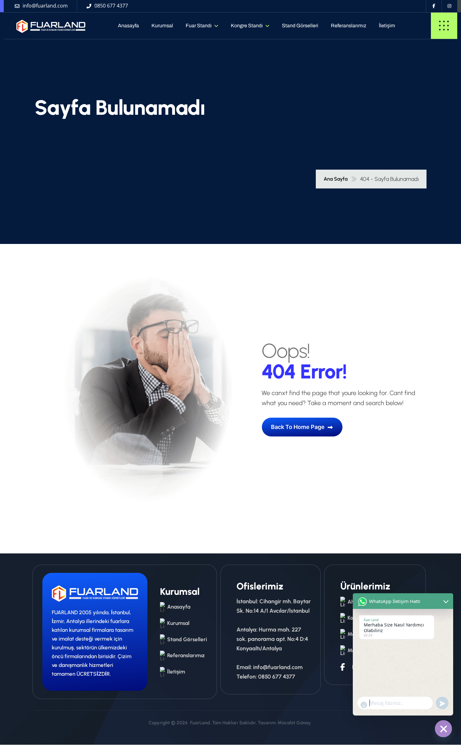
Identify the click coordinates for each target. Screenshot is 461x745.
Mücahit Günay (294, 723)
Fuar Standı (199, 25)
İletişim (387, 25)
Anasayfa (128, 25)
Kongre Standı (247, 25)
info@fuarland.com (278, 667)
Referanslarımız (348, 25)
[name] (45, 25)
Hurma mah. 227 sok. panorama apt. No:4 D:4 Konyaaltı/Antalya (272, 639)
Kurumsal (162, 25)
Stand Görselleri (300, 25)
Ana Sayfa (335, 179)
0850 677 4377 (276, 676)
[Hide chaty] (443, 728)
